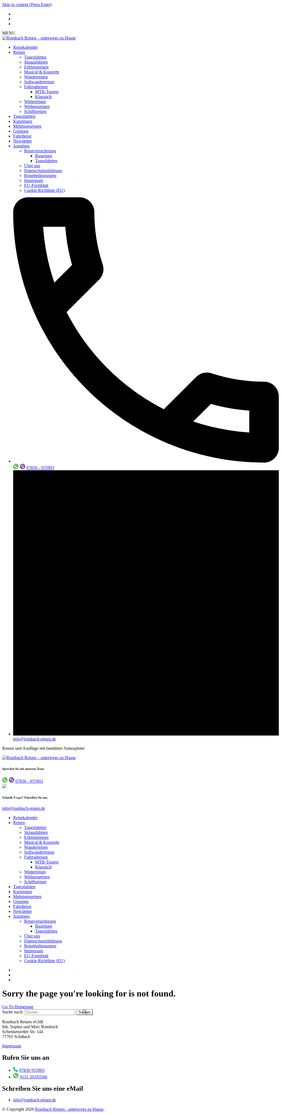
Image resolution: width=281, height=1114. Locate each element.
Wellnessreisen (37, 106)
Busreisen (43, 155)
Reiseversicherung (40, 151)
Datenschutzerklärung (43, 170)
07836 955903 (31, 1070)
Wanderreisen (36, 77)
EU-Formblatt (36, 185)
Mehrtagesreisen (27, 126)
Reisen (19, 52)
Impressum (33, 180)
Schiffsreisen (35, 111)
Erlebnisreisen (36, 67)
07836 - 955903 (40, 467)
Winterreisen (35, 101)
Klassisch (43, 96)
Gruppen (21, 131)
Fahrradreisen (36, 86)
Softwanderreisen (39, 81)
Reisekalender (25, 47)
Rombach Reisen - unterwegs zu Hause (69, 1109)
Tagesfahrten (35, 57)
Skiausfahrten (36, 62)
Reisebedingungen (40, 175)
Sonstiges (21, 146)
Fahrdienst (22, 136)
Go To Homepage (17, 1006)
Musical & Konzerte (41, 72)
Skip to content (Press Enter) (27, 4)
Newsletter (22, 141)
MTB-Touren (46, 91)
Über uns (32, 165)
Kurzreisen (22, 121)
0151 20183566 (33, 1077)
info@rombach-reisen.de (34, 739)
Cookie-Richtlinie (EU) (44, 190)
